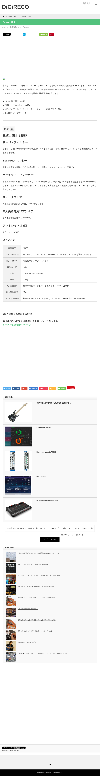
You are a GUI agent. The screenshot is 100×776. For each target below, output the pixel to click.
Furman (27, 27)
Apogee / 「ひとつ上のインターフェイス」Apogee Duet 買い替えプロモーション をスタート (72, 529)
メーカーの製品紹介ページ (17, 324)
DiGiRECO (48, 772)
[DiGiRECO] (15, 7)
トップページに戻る (49, 539)
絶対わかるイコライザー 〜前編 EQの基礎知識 (33, 564)
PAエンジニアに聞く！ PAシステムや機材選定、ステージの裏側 (39, 575)
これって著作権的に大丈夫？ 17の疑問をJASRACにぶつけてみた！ (39, 553)
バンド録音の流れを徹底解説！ (28, 609)
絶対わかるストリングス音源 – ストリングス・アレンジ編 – (37, 620)
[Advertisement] (50, 57)
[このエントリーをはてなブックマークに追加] (24, 35)
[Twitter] (50, 764)
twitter (88, 3)
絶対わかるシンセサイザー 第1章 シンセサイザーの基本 (36, 631)
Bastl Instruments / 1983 (46, 452)
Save (72, 388)
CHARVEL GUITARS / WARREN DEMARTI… (53, 403)
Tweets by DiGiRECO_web (10, 750)
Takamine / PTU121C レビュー (27, 642)
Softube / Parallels (43, 428)
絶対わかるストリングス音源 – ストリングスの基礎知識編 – (37, 597)
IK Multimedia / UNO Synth (47, 501)
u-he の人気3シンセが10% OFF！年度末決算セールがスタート (28, 528)
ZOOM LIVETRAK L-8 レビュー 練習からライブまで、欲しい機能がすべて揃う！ (44, 653)
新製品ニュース (16, 27)
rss (84, 3)
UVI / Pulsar (41, 476)
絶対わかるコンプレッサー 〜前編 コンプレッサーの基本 (36, 586)
